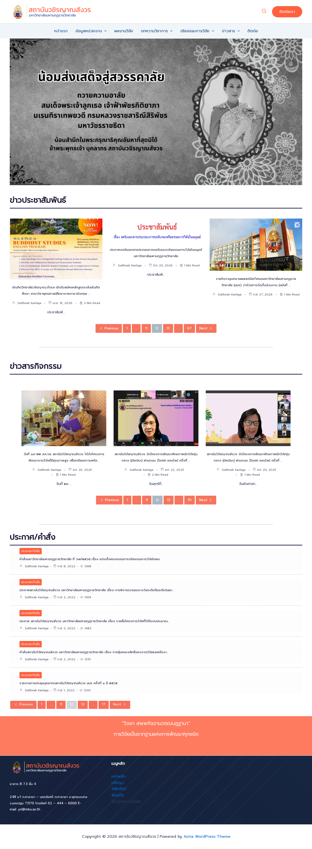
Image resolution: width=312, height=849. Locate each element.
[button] (264, 12)
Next (203, 328)
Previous (111, 328)
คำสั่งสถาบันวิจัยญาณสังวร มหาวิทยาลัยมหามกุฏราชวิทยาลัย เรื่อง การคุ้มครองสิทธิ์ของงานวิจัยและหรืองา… (94, 652)
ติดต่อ (252, 31)
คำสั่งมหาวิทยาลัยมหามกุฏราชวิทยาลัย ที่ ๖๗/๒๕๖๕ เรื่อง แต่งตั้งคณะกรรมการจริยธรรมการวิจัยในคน (90, 559)
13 (168, 328)
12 (157, 328)
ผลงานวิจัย (123, 31)
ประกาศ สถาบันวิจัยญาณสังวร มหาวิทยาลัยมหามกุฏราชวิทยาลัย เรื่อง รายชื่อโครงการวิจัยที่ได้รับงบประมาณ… (95, 621)
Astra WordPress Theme (207, 836)
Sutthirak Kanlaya (29, 303)
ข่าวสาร (228, 31)
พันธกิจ (117, 795)
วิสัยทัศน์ (118, 789)
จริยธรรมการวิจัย (194, 31)
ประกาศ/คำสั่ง (30, 551)
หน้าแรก (61, 31)
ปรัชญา (117, 783)
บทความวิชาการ (154, 31)
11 (146, 328)
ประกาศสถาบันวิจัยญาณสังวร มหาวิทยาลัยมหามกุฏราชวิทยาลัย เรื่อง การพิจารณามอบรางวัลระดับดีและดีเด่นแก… (97, 590)
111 (189, 500)
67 (189, 328)
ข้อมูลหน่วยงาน (89, 31)
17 (103, 704)
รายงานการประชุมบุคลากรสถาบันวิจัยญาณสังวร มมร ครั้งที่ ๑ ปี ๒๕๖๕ (68, 683)
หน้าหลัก (118, 776)
